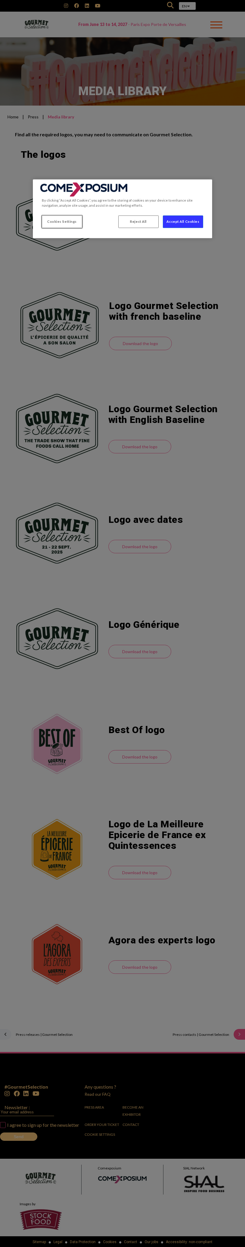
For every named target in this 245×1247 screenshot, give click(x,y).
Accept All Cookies (182, 222)
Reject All (138, 222)
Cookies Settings (62, 222)
